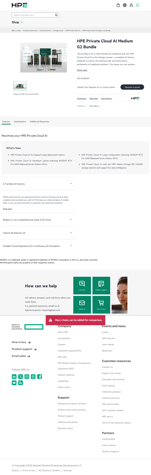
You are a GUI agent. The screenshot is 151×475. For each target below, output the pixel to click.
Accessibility (64, 338)
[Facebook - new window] (39, 376)
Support (63, 397)
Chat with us (94, 105)
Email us (82, 309)
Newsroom (107, 350)
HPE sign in (107, 416)
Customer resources (116, 361)
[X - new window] (20, 376)
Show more (82, 69)
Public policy (64, 387)
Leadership (63, 381)
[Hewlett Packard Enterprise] (19, 5)
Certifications (108, 439)
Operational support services (72, 403)
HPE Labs (62, 357)
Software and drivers (68, 422)
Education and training (113, 379)
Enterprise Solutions (30, 30)
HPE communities (110, 404)
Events (105, 332)
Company (64, 326)
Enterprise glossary (111, 391)
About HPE (63, 332)
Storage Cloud (58, 30)
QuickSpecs (81, 98)
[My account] (131, 5)
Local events (108, 344)
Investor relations (66, 375)
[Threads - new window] (33, 376)
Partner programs (110, 451)
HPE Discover (108, 338)
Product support (101, 290)
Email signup (108, 385)
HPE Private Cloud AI (73, 30)
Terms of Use (28, 470)
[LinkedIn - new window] (14, 376)
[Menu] (137, 5)
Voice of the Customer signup (116, 422)
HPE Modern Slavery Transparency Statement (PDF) (74, 366)
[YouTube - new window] (14, 382)
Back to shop (16, 30)
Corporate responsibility (69, 350)
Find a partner (109, 445)
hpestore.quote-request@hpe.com (42, 310)
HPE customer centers (112, 410)
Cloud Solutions (45, 30)
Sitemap (67, 470)
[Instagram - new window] (26, 376)
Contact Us (107, 367)
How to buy (101, 309)
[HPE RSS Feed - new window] (20, 382)
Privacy (15, 470)
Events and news (114, 326)
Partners (108, 433)
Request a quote (132, 87)
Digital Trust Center (111, 373)
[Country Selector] (125, 5)
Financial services (110, 398)
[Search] (56, 15)
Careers (61, 344)
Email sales (19, 356)
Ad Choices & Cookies (49, 470)
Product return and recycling (72, 409)
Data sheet (94, 98)
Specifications (106, 98)
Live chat (82, 290)
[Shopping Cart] (118, 5)
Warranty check (65, 428)
